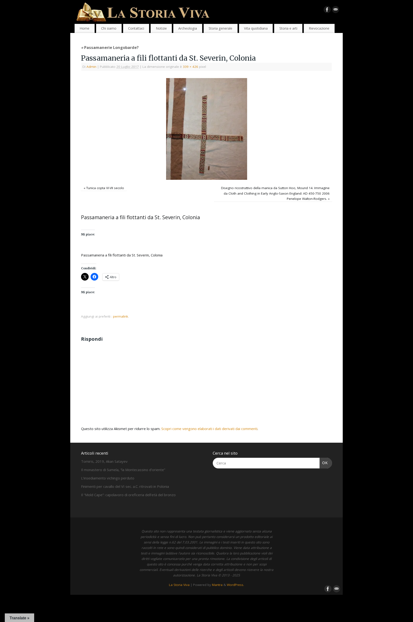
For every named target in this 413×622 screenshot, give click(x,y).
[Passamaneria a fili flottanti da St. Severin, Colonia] (206, 129)
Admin (91, 66)
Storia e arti (288, 28)
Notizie (161, 28)
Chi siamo (108, 28)
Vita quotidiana (256, 28)
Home (84, 28)
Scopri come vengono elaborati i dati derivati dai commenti (209, 428)
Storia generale (220, 28)
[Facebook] (327, 10)
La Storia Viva (179, 585)
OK (324, 463)
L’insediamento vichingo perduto (107, 478)
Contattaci (136, 28)
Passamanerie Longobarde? (110, 47)
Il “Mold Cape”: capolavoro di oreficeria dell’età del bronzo (128, 494)
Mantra (217, 585)
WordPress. (235, 585)
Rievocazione (319, 28)
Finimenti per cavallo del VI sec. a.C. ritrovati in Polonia (125, 486)
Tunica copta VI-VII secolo (105, 188)
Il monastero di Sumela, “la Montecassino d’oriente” (123, 469)
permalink (120, 316)
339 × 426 (190, 66)
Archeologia (187, 28)
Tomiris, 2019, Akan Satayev (104, 461)
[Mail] (335, 10)
